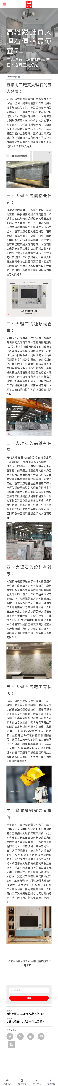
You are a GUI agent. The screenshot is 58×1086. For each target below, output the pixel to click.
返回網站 (12, 1030)
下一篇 (9, 1018)
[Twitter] (20, 1036)
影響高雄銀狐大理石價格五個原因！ (26, 1013)
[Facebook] (9, 1036)
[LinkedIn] (30, 1036)
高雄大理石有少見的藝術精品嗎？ (25, 1021)
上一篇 (9, 1010)
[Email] (41, 1036)
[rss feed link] (11, 1044)
